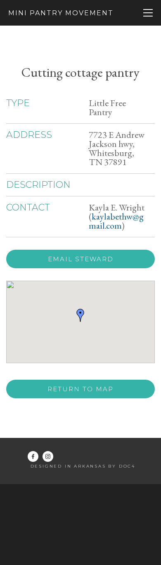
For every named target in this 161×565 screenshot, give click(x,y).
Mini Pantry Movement (61, 13)
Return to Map (80, 389)
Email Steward (81, 259)
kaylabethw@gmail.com (116, 221)
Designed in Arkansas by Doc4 (83, 466)
